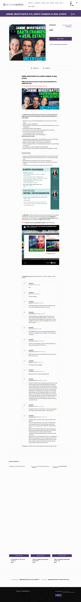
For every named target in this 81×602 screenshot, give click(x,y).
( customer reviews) (67, 25)
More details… (69, 26)
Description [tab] (35, 68)
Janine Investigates (58, 44)
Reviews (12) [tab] (47, 68)
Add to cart (60, 38)
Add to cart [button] (19, 555)
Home (37, 11)
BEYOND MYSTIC (26, 591)
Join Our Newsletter (58, 591)
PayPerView (41, 11)
